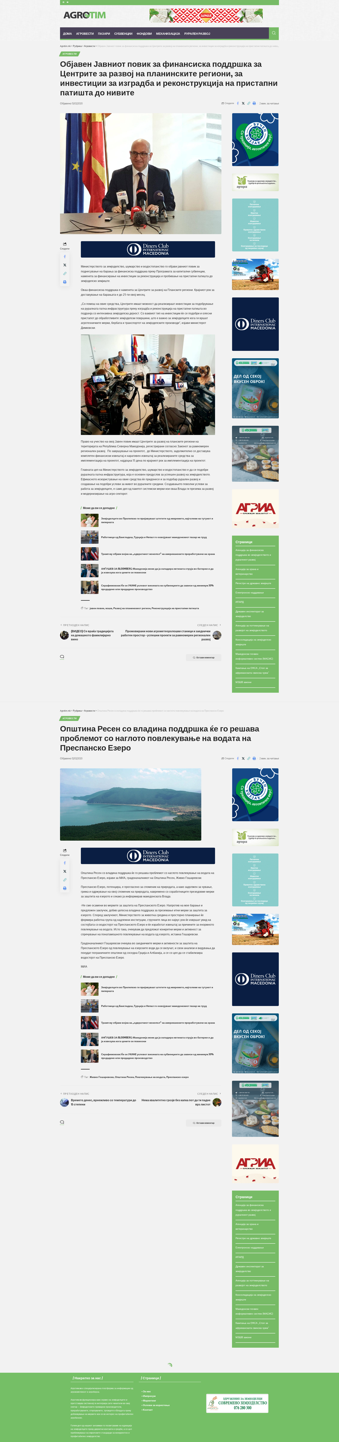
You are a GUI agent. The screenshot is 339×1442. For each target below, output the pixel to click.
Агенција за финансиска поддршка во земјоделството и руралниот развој (253, 554)
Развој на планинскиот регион (131, 608)
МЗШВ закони (243, 682)
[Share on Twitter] (243, 103)
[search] (274, 33)
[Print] (254, 103)
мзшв (108, 608)
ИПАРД (240, 601)
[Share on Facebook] (237, 103)
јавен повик (97, 608)
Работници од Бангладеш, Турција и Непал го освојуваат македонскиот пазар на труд (154, 537)
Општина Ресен (124, 1076)
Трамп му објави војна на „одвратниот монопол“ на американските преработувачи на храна (158, 553)
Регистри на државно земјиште (253, 583)
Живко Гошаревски (102, 1076)
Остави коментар (205, 657)
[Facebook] (63, 2)
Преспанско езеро (177, 1076)
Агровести (70, 54)
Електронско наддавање (250, 592)
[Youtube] (67, 2)
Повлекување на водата (150, 1076)
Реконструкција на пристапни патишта (175, 608)
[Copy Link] (248, 103)
